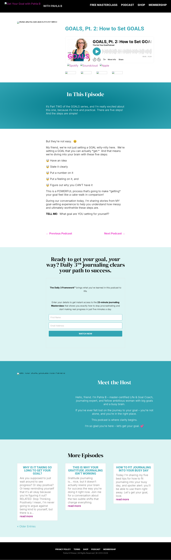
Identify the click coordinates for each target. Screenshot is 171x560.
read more (26, 516)
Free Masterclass (103, 5)
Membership (158, 5)
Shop (141, 5)
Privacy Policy (63, 549)
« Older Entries (26, 526)
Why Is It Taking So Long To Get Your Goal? (37, 470)
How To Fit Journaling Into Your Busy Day (133, 469)
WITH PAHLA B (52, 6)
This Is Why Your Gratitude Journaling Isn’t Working (85, 470)
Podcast (127, 5)
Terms (77, 549)
